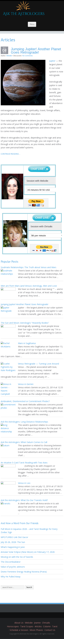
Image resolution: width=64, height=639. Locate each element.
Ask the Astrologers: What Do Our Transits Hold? (24, 500)
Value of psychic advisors (13, 566)
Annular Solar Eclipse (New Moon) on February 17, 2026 (28, 552)
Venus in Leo (24, 483)
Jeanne (37, 622)
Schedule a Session (19, 630)
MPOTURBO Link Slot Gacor (14, 537)
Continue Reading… (11, 154)
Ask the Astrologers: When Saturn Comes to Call (24, 442)
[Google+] (30, 615)
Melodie (9, 56)
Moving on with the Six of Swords (17, 556)
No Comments (27, 56)
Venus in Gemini (25, 384)
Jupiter (52, 60)
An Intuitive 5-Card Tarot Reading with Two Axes (24, 462)
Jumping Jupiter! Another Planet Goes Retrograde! (36, 50)
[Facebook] (25, 615)
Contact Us (50, 630)
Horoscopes (13, 626)
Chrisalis (46, 622)
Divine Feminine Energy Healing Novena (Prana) (24, 571)
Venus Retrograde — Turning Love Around (38, 363)
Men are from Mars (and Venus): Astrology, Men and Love (29, 285)
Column (47, 626)
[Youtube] (39, 615)
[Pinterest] (34, 615)
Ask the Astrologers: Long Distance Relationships (24, 421)
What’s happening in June (13, 547)
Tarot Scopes (26, 626)
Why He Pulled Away (10, 576)
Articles (38, 626)
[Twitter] (21, 615)
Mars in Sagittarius (27, 343)
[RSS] (43, 615)
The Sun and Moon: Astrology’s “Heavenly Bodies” (25, 322)
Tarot (54, 626)
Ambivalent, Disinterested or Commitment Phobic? (25, 401)
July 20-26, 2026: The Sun (13, 542)
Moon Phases (36, 630)
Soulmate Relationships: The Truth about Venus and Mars (28, 267)
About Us (18, 622)
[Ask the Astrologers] (23, 9)
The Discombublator (11, 561)
